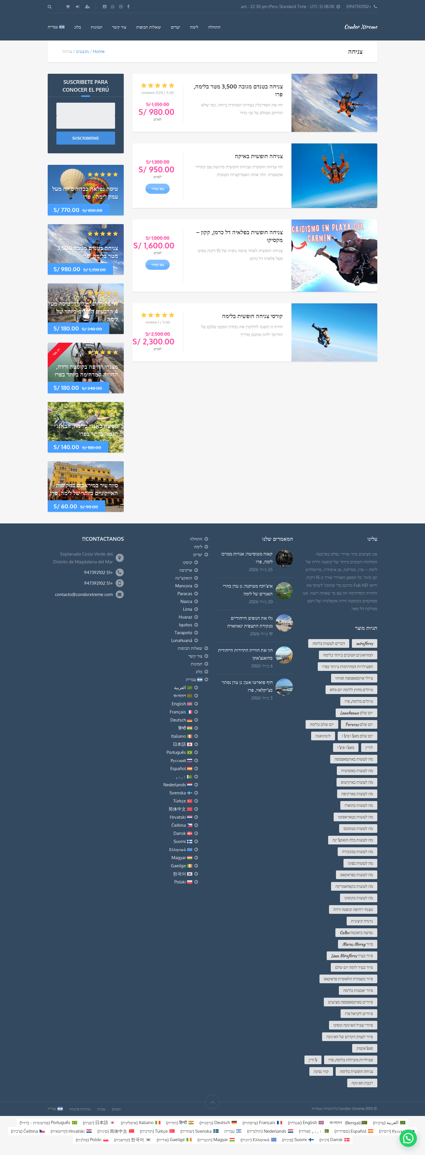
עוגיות (101, 1109)
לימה (194, 27)
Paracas (185, 593)
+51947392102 (358, 6)
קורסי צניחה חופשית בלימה (252, 316)
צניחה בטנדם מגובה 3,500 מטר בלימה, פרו (87, 251)
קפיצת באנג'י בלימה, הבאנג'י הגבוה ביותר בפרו (86, 429)
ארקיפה (185, 570)
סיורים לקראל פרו (359, 1013)
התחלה (214, 27)
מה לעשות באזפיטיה (357, 771)
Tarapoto (183, 632)
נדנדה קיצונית (362, 921)
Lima (187, 609)
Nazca (186, 601)
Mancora (183, 585)
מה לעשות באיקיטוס (357, 782)
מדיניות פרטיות (79, 1109)
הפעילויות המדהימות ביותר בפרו (347, 666)
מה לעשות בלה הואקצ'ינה (352, 840)
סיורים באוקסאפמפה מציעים (350, 1002)
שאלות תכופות (148, 27)
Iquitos (185, 625)
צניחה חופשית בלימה (356, 1071)
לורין (369, 747)
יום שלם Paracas (359, 724)
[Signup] (87, 6)
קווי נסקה (321, 1071)
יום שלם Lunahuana (356, 713)
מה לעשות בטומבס (358, 828)
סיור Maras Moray (357, 944)
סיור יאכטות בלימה (358, 990)
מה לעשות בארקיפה (357, 794)
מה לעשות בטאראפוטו (355, 817)
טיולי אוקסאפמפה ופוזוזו (354, 678)
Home (99, 51)
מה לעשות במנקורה (357, 852)
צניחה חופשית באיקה (259, 156)
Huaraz (185, 617)
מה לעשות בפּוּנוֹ (360, 863)
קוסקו (187, 562)
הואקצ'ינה (183, 578)
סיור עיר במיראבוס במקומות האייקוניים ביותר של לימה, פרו (84, 489)
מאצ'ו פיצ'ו (345, 747)
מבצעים (82, 51)
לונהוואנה (323, 736)
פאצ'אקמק (364, 1048)
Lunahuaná (181, 640)
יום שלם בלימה (322, 724)
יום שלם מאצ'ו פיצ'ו (357, 736)
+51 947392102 (98, 572)
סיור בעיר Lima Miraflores (352, 956)
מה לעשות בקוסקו (358, 898)
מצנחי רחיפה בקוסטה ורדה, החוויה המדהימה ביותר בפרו (86, 370)
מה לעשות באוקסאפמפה (354, 759)
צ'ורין (313, 1060)
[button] (408, 1138)
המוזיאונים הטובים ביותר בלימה (348, 655)
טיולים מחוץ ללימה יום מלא (351, 690)
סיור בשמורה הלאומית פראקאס (348, 979)
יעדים (175, 27)
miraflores (364, 643)
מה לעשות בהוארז (359, 805)
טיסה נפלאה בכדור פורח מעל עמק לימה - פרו (85, 192)
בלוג (77, 27)
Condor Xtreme (360, 27)
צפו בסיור (157, 131)
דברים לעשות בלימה (329, 643)
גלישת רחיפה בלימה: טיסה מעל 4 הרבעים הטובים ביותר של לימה (83, 311)
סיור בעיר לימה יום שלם (354, 967)
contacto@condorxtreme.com (84, 594)
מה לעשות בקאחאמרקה (354, 886)
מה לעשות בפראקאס (356, 875)
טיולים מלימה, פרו (359, 701)
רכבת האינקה (362, 1083)
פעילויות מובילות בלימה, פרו (350, 1060)
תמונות (96, 27)
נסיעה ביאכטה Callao (356, 933)
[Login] (77, 6)
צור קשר (119, 27)
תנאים (116, 1109)
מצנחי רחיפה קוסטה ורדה (353, 909)
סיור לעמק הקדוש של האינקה (349, 1037)
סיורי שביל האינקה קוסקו (353, 1025)
